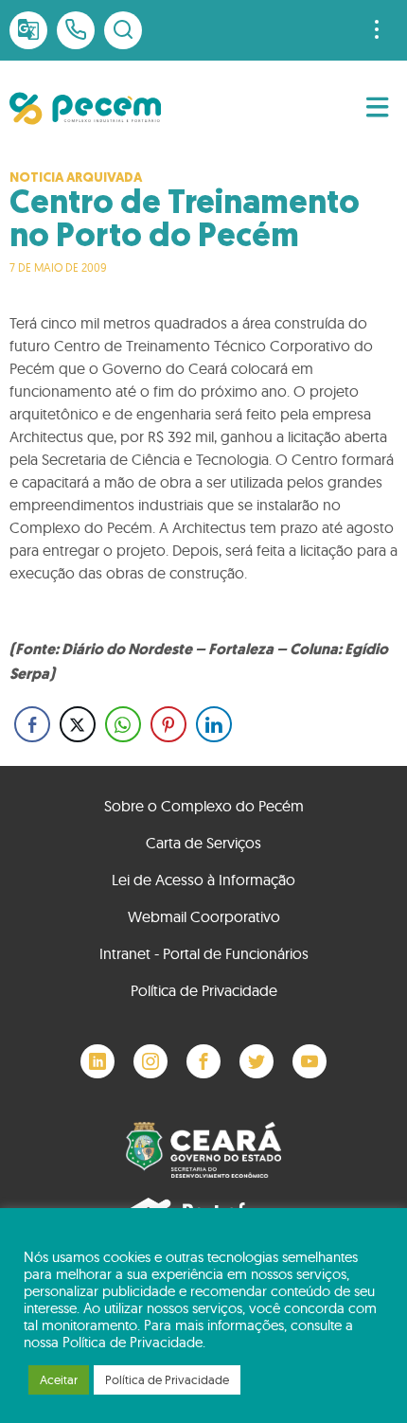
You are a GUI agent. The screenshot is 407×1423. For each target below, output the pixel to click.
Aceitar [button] (59, 1379)
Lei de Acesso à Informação (203, 879)
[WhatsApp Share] (123, 724)
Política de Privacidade (204, 990)
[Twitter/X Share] (78, 724)
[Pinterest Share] (168, 724)
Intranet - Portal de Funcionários (204, 953)
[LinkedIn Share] (214, 724)
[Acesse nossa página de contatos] (75, 30)
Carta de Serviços (203, 842)
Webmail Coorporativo (204, 916)
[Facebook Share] (32, 724)
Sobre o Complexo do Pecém (204, 805)
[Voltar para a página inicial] (85, 108)
